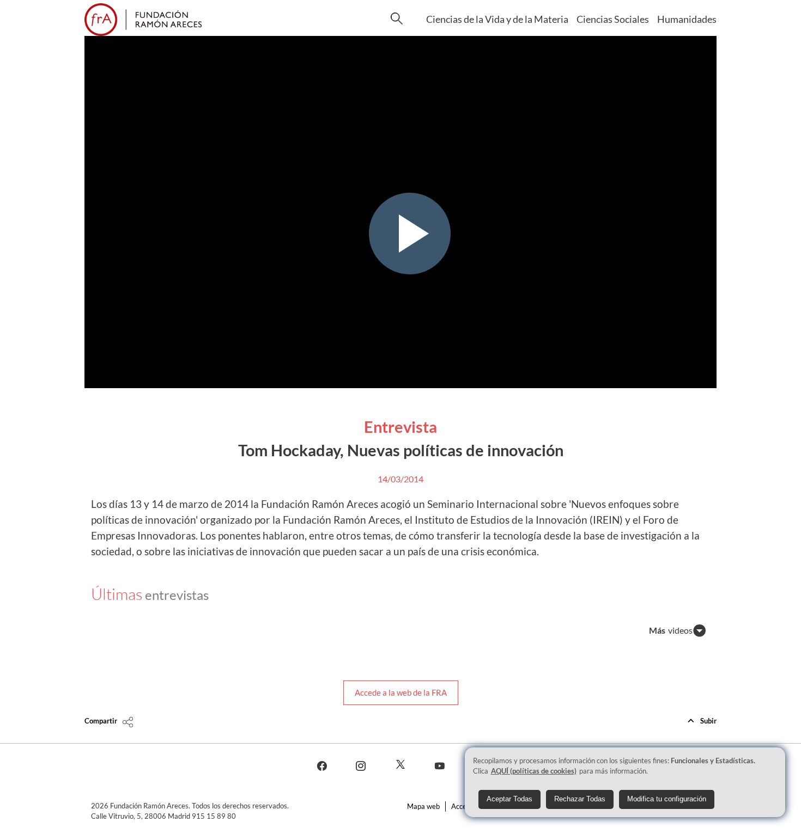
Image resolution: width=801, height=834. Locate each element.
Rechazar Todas (579, 799)
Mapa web (423, 806)
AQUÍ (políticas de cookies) (534, 770)
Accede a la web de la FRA (401, 692)
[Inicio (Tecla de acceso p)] (143, 19)
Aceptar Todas (509, 799)
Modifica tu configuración (666, 799)
